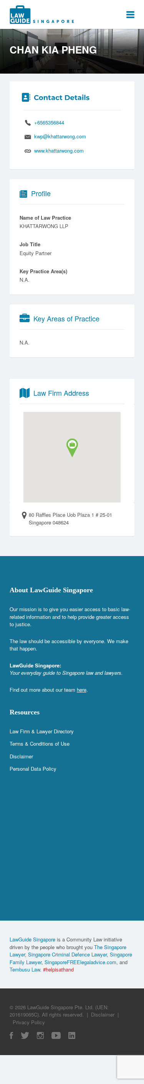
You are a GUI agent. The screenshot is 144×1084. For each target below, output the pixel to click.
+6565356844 (49, 122)
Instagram (40, 1035)
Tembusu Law (25, 969)
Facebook (11, 1035)
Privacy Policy (29, 1022)
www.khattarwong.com (59, 150)
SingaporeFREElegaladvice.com (80, 962)
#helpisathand (58, 969)
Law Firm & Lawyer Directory (42, 731)
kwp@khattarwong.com (60, 136)
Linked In (71, 1035)
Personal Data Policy (33, 768)
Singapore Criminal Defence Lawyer (67, 954)
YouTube (56, 1035)
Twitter (25, 1035)
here (81, 689)
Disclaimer (21, 756)
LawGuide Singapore (32, 939)
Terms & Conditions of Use (40, 743)
